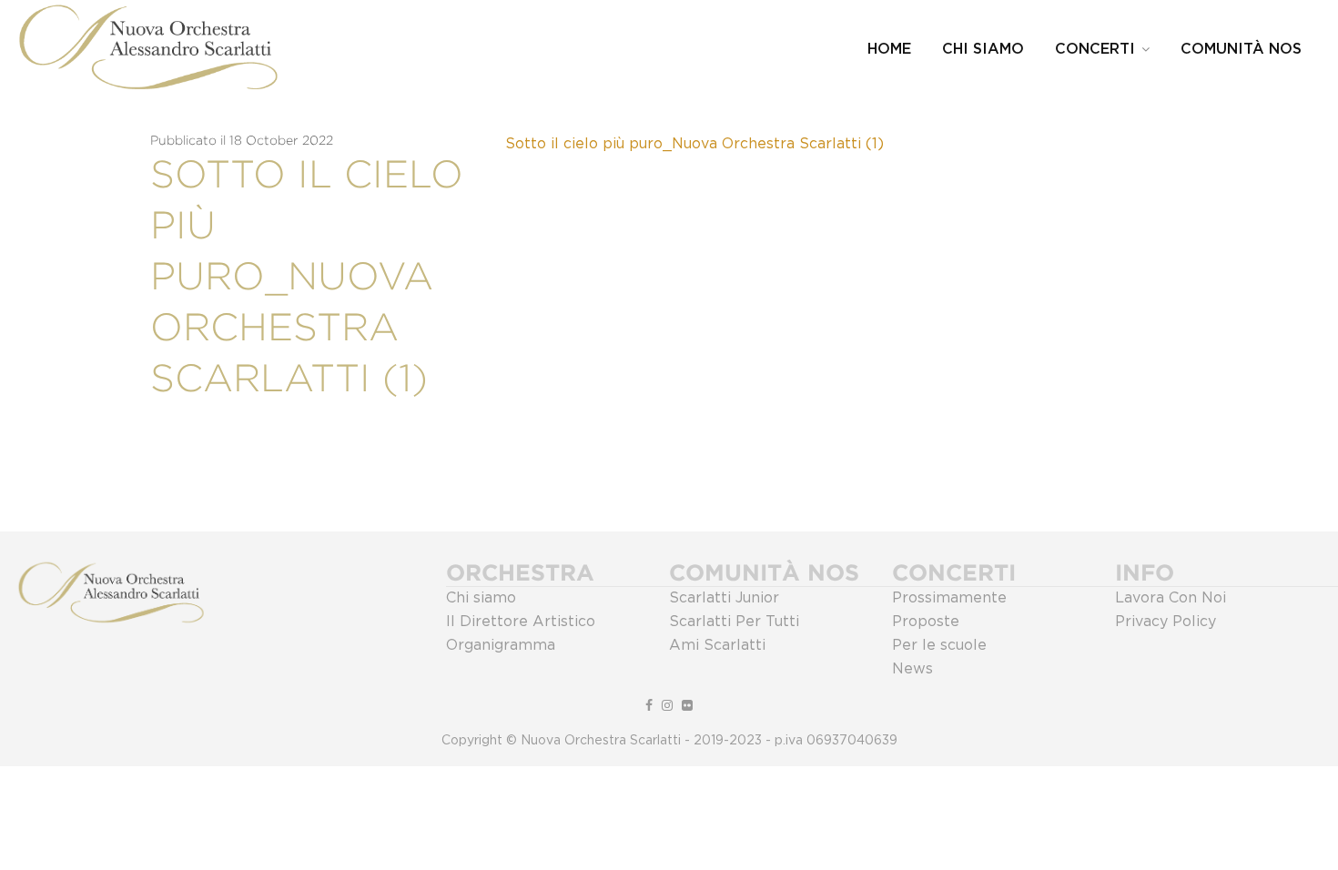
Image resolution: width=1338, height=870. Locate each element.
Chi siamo (481, 598)
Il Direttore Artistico (520, 621)
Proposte (925, 621)
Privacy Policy (1165, 621)
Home (889, 49)
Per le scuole (939, 645)
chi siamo (983, 49)
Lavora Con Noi (1170, 598)
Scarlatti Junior (724, 598)
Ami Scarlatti (717, 645)
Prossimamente (949, 598)
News (912, 669)
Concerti (1095, 49)
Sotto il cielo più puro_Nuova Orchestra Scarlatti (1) (694, 144)
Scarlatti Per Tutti (734, 621)
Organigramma (500, 645)
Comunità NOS (1241, 49)
